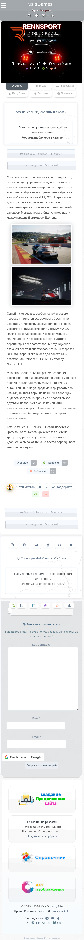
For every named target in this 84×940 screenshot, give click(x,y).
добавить (36, 836)
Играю (27, 462)
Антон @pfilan (62, 63)
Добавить (45, 112)
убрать (52, 836)
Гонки (37, 34)
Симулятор (52, 34)
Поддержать (64, 487)
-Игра (27, 34)
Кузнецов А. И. (60, 911)
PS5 (39, 41)
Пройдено (56, 462)
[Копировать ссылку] (12, 545)
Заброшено (43, 471)
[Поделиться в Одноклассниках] (48, 545)
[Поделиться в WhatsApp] (59, 545)
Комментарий (41, 644)
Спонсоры (27, 112)
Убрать (61, 112)
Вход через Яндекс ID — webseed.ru (42, 938)
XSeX (49, 41)
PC (32, 41)
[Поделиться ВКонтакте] (36, 545)
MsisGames (40, 4)
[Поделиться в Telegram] (24, 545)
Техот (41, 911)
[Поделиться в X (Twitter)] (71, 545)
